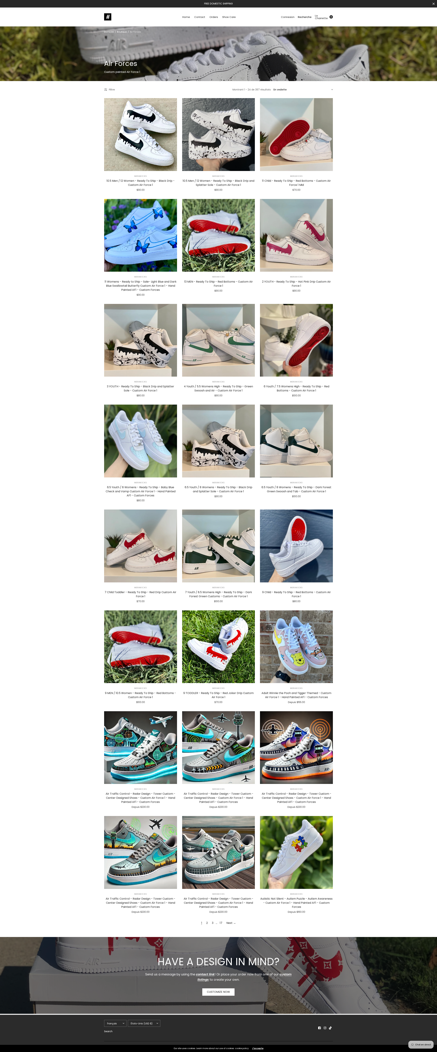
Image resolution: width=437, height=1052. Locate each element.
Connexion (287, 17)
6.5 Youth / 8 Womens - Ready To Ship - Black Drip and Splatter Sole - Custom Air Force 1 (218, 489)
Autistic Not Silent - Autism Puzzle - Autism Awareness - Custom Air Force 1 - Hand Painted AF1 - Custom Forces (296, 903)
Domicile (109, 31)
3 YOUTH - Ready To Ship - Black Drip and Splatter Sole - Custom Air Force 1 (140, 388)
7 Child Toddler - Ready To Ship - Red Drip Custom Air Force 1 (140, 594)
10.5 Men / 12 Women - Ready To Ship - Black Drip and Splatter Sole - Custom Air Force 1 (218, 183)
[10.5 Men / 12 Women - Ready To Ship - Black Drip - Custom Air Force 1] (140, 134)
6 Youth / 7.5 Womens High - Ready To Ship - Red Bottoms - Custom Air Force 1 (296, 388)
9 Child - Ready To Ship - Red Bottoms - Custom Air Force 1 (296, 594)
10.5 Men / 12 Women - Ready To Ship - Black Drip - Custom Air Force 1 (141, 183)
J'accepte (257, 1048)
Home (186, 17)
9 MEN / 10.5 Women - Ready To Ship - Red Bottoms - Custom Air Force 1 (140, 695)
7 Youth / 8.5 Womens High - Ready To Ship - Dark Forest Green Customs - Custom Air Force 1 (218, 594)
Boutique (122, 31)
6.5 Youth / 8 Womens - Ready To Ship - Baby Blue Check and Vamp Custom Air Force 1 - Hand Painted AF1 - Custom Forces (140, 491)
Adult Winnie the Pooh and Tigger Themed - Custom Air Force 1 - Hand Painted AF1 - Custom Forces (296, 695)
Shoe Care (229, 17)
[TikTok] (330, 1027)
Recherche (305, 17)
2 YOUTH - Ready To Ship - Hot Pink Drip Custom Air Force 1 (296, 284)
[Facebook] (319, 1027)
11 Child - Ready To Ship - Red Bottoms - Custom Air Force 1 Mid (296, 183)
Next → (231, 923)
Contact (199, 17)
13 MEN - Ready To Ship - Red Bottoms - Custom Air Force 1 (218, 284)
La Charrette (321, 17)
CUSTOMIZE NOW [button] (218, 992)
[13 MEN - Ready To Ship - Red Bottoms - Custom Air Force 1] (218, 235)
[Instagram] (325, 1027)
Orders (213, 17)
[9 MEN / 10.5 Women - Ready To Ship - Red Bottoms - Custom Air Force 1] (140, 646)
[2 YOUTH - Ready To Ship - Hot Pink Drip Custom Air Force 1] (296, 235)
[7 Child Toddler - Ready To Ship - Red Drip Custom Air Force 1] (140, 546)
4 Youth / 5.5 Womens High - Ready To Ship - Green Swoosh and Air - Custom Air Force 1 (218, 388)
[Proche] (433, 3)
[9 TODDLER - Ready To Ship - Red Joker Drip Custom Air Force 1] (218, 646)
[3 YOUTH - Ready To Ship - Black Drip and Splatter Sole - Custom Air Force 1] (140, 340)
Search (108, 1031)
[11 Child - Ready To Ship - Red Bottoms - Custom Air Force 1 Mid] (296, 134)
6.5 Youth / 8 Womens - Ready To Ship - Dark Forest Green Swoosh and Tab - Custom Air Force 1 (296, 489)
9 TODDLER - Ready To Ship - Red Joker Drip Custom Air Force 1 (218, 695)
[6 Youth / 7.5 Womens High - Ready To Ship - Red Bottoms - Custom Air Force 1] (296, 340)
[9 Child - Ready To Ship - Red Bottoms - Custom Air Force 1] (296, 546)
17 (221, 923)
